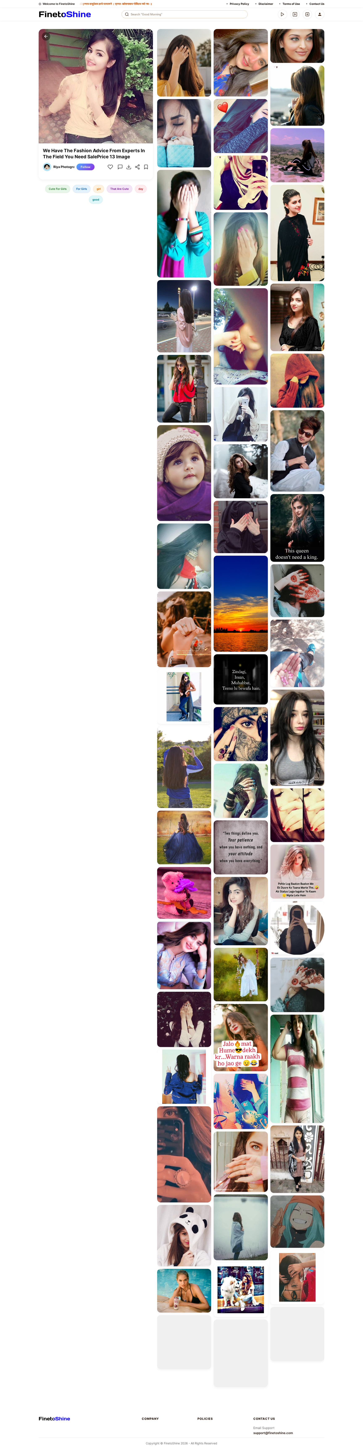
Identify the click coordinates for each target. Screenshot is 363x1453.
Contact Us (316, 3)
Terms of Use (291, 3)
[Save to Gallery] (206, 41)
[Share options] (206, 34)
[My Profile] (319, 14)
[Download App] (282, 14)
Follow (85, 167)
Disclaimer (266, 3)
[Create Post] (307, 14)
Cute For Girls (58, 188)
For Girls (81, 188)
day (140, 188)
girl (99, 188)
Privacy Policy (239, 3)
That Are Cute (119, 188)
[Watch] (295, 14)
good (95, 199)
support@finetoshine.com (273, 1433)
